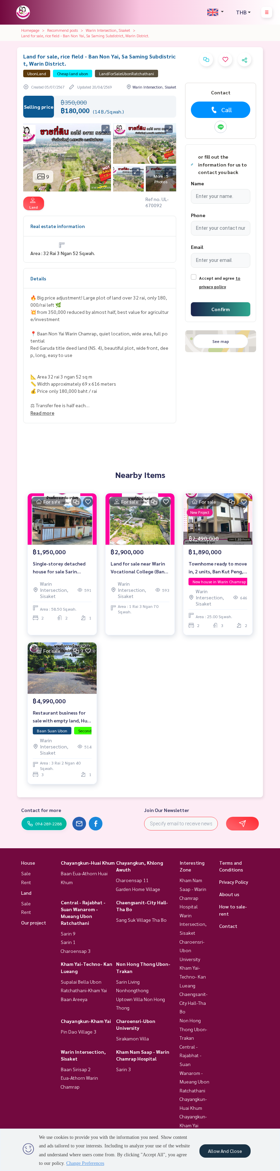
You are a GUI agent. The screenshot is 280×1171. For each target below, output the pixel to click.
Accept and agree (216, 278)
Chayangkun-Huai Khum (88, 863)
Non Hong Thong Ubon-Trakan (193, 1029)
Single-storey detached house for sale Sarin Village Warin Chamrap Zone (59, 567)
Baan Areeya (74, 999)
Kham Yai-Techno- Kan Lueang (193, 976)
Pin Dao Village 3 (78, 1031)
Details (38, 278)
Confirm (220, 309)
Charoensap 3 (75, 951)
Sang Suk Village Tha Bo (141, 920)
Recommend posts (62, 30)
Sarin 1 (68, 942)
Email (197, 247)
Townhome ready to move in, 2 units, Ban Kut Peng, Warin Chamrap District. (217, 567)
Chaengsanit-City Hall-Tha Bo (194, 1002)
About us (229, 894)
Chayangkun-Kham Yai (86, 1021)
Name (197, 183)
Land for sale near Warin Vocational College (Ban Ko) (138, 567)
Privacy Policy (233, 882)
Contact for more (41, 810)
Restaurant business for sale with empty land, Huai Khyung (62, 716)
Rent (26, 882)
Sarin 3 (123, 1069)
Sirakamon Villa (132, 1038)
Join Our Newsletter (166, 810)
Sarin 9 (68, 933)
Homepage (30, 30)
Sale (26, 873)
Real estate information (57, 226)
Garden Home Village (138, 889)
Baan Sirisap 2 (76, 1069)
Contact (228, 926)
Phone (198, 215)
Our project (33, 922)
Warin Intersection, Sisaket (108, 30)
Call (226, 110)
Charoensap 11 (132, 880)
